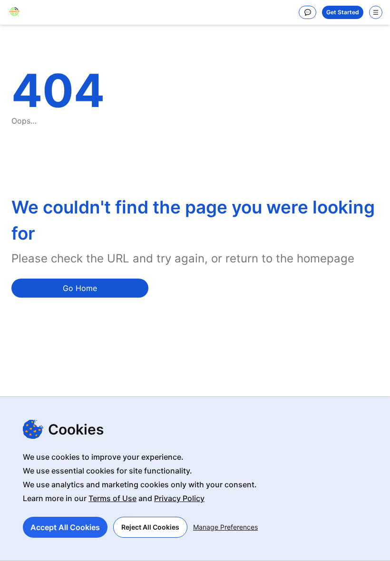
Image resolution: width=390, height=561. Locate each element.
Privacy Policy (179, 498)
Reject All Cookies (150, 527)
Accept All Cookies (65, 527)
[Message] (307, 12)
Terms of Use (112, 498)
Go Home (80, 288)
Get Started (342, 12)
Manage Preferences (225, 527)
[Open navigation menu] (375, 12)
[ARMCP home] (14, 12)
